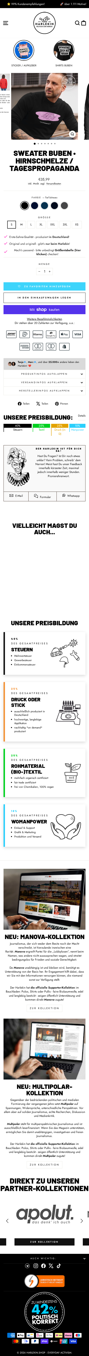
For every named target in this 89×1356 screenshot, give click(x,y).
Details (81, 416)
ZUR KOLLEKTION (44, 1008)
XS (76, 224)
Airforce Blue (44, 205)
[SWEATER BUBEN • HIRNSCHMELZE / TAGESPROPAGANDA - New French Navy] (17, 605)
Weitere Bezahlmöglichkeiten (44, 319)
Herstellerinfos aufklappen (44, 390)
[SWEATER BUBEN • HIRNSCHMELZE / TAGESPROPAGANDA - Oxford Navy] (26, 605)
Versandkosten (53, 183)
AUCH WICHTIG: (43, 1258)
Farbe (45, 197)
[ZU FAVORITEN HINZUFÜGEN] (9, 546)
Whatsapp (73, 496)
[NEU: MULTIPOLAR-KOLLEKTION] (44, 1049)
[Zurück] (7, 1221)
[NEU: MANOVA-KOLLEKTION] (44, 899)
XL (41, 224)
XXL (52, 224)
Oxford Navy (54, 205)
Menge (44, 264)
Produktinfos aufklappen (44, 374)
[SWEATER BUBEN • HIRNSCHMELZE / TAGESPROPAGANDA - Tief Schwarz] (12, 605)
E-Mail (18, 496)
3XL (65, 224)
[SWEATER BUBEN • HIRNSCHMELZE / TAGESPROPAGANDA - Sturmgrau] (31, 605)
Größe (44, 217)
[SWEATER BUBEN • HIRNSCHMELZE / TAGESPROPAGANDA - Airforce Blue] (21, 605)
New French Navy (34, 205)
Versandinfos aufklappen (44, 382)
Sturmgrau (64, 205)
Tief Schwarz (24, 205)
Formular (45, 497)
